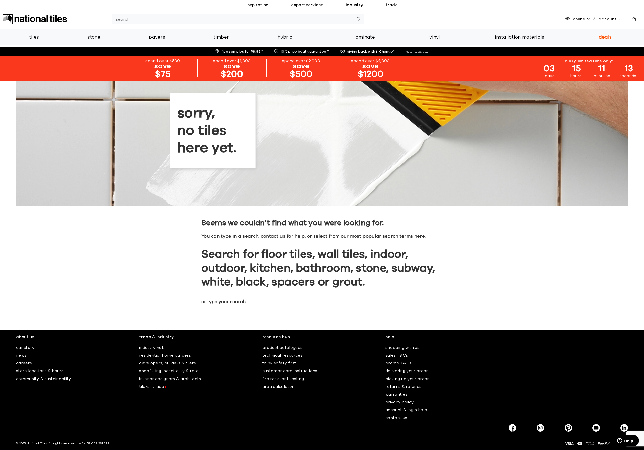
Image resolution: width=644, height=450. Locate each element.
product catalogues (282, 348)
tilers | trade (153, 387)
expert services (307, 5)
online (579, 19)
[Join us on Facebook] (512, 428)
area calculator (278, 387)
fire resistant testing (283, 379)
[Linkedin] (624, 428)
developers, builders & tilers (167, 363)
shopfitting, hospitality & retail (170, 371)
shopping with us (402, 348)
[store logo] (35, 19)
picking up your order (407, 379)
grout (347, 282)
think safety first (279, 363)
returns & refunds (403, 387)
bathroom (323, 268)
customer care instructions (289, 371)
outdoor (222, 268)
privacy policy (399, 402)
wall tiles (341, 254)
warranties (396, 394)
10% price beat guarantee (304, 51)
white (216, 282)
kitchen (270, 268)
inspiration (257, 5)
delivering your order (406, 371)
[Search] (359, 19)
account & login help (406, 410)
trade (392, 5)
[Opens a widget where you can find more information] (625, 441)
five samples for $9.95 (242, 51)
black (251, 282)
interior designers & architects (170, 379)
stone (371, 268)
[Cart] (634, 19)
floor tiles (286, 254)
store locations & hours (39, 371)
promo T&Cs (398, 363)
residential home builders (165, 355)
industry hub (152, 348)
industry (354, 5)
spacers (293, 282)
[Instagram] (540, 428)
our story (25, 348)
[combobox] (233, 19)
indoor (387, 254)
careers (24, 363)
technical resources (282, 355)
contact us (273, 236)
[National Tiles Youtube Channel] (596, 428)
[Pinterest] (568, 428)
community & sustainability (43, 379)
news (21, 355)
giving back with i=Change (371, 51)
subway (412, 268)
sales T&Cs (396, 355)
